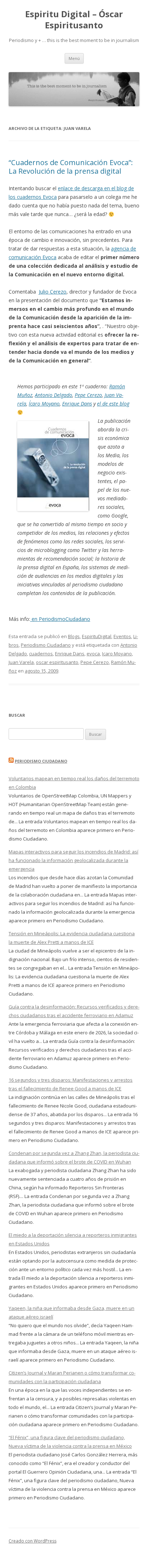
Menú (74, 58)
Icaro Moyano (117, 653)
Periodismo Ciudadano (46, 645)
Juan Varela (21, 662)
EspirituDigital (96, 636)
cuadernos (41, 653)
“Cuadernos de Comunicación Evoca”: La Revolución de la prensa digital (71, 167)
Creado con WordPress (32, 1541)
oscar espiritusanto (57, 662)
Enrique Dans (77, 403)
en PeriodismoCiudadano (60, 618)
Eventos (122, 636)
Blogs (74, 636)
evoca (93, 653)
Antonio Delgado (53, 395)
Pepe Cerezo (88, 395)
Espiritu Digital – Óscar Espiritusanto (74, 20)
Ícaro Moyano (44, 403)
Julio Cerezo (52, 291)
